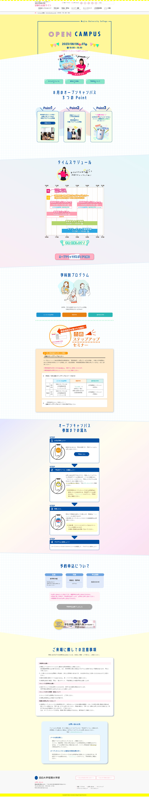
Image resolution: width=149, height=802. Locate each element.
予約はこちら (81, 454)
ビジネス (48, 314)
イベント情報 (107, 8)
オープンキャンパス (51, 12)
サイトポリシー (94, 788)
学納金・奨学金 (65, 8)
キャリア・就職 (76, 8)
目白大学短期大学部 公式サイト (86, 777)
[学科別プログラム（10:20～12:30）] (61, 206)
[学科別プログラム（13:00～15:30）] (90, 206)
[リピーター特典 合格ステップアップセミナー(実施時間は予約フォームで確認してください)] (48, 198)
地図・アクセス (67, 2)
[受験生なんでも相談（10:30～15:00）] (75, 223)
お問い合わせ (76, 2)
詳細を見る (48, 123)
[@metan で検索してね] (85, 3)
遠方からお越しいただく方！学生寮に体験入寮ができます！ (74, 624)
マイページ (79, 494)
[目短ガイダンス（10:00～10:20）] (48, 191)
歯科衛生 (100, 314)
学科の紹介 (56, 8)
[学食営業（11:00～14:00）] (74, 243)
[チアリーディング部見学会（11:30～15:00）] (79, 231)
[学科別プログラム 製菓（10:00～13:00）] (61, 215)
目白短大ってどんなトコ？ (44, 8)
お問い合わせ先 (87, 483)
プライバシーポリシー (82, 788)
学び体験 (77, 386)
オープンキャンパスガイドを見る (74, 257)
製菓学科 (74, 314)
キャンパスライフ (87, 8)
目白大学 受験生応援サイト (106, 777)
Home (35, 13)
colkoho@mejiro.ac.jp (76, 732)
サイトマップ (100, 786)
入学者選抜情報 (98, 8)
